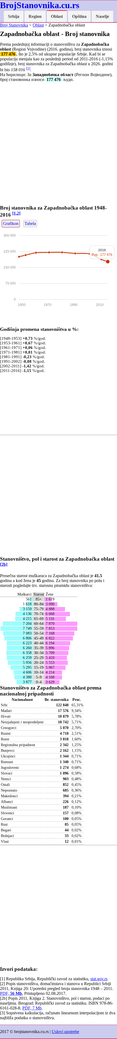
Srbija (13, 16)
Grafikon (11, 223)
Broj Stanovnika (14, 25)
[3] (28, 68)
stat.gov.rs (98, 978)
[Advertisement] (58, 144)
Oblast (57, 16)
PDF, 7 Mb (32, 1008)
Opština (79, 16)
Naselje (102, 16)
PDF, (11, 993)
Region (35, 16)
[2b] (3, 564)
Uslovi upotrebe (65, 1031)
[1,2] (16, 213)
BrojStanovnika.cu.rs (39, 5)
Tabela (30, 223)
